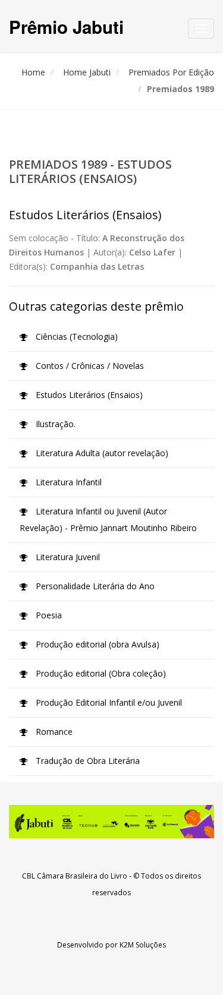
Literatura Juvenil (66, 557)
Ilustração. (54, 423)
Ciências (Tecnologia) (75, 336)
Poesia (47, 615)
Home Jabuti (87, 72)
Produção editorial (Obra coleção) (99, 673)
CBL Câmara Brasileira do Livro (74, 876)
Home (33, 72)
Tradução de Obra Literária (86, 760)
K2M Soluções (143, 945)
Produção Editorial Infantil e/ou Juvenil (107, 702)
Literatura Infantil (67, 482)
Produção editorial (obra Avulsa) (96, 644)
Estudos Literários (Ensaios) (88, 394)
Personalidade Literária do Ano (94, 586)
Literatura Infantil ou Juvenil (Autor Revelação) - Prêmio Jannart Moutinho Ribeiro (108, 519)
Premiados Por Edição (171, 72)
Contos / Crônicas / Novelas (88, 365)
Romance (53, 731)
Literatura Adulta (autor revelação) (100, 453)
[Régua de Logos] (111, 821)
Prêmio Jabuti (66, 26)
